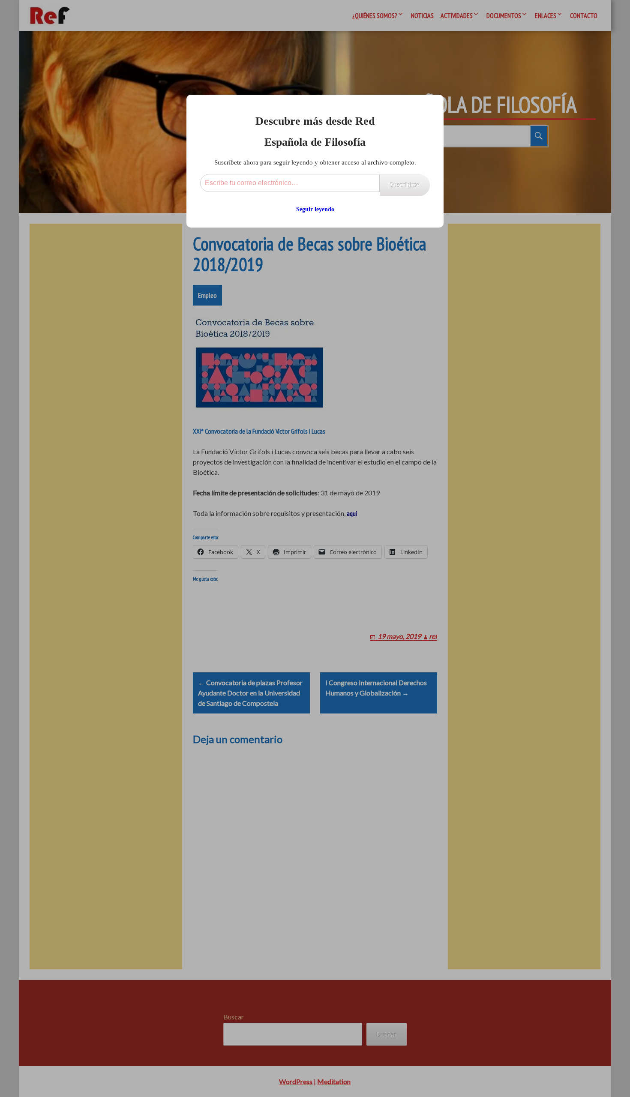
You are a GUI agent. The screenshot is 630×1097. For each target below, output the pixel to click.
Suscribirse (405, 185)
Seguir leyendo (315, 209)
